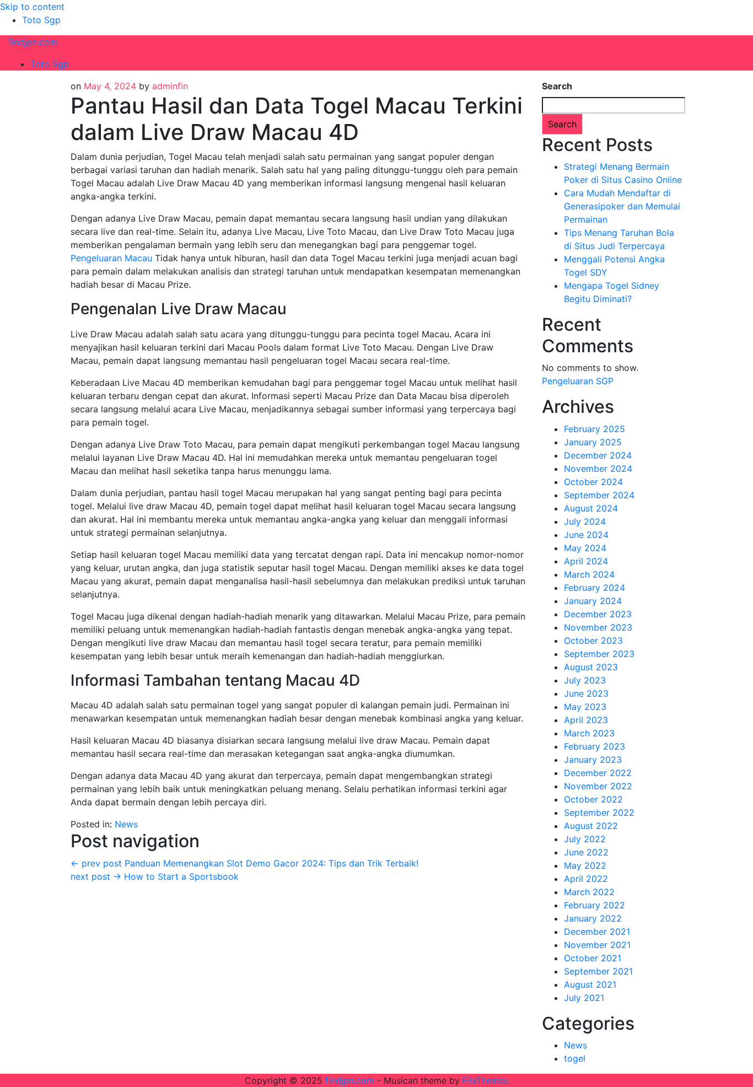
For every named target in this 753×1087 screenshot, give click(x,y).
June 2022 (586, 852)
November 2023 (598, 627)
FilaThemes (485, 1080)
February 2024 (594, 587)
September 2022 (599, 812)
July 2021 (584, 997)
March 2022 (589, 891)
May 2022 (585, 865)
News (126, 824)
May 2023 (585, 706)
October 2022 (593, 799)
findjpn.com (32, 41)
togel (574, 1058)
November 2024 (598, 468)
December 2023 (598, 614)
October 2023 (593, 640)
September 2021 (598, 971)
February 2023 (594, 746)
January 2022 (593, 918)
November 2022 (598, 786)
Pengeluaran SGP (578, 380)
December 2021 (597, 931)
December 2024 (598, 455)
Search (557, 86)
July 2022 (585, 838)
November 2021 (597, 944)
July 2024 (585, 521)
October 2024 (593, 481)
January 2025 (593, 442)
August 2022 (591, 825)
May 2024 (585, 547)
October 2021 (592, 958)
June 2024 (586, 534)
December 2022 (598, 772)
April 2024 (586, 561)
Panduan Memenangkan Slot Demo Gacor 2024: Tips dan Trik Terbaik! (244, 863)
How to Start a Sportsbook (155, 876)
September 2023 (599, 653)
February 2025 (594, 428)
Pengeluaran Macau (111, 257)
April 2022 (586, 878)
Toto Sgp (41, 19)
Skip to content (32, 6)
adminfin (170, 86)
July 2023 (585, 680)
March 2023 (589, 733)
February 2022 (594, 905)
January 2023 (593, 759)
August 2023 (591, 666)
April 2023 (586, 719)
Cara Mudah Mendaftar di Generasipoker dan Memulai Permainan (622, 206)
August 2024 (591, 508)
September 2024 (599, 495)
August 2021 (590, 984)
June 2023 (586, 693)
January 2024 (593, 600)
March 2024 (589, 574)
